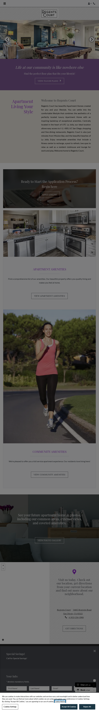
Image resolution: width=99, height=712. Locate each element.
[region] (49, 702)
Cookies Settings (10, 707)
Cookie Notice (60, 701)
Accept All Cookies (69, 707)
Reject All (87, 707)
